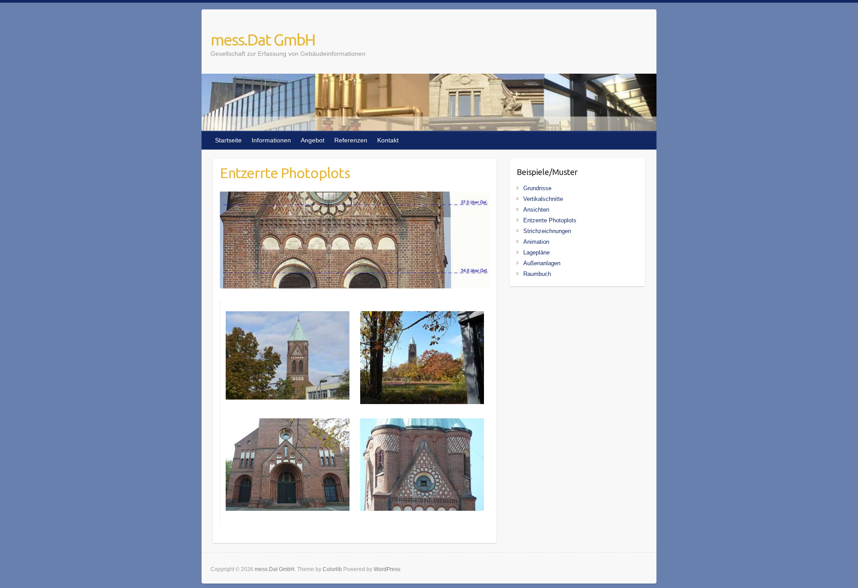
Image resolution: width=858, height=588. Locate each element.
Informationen (271, 140)
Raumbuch (537, 274)
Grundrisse (537, 188)
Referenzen (350, 140)
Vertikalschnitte (543, 199)
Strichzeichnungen (547, 231)
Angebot (312, 140)
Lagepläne (536, 252)
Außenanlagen (541, 263)
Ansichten (536, 209)
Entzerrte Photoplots (549, 220)
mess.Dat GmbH (262, 39)
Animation (536, 241)
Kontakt (388, 140)
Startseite (228, 140)
